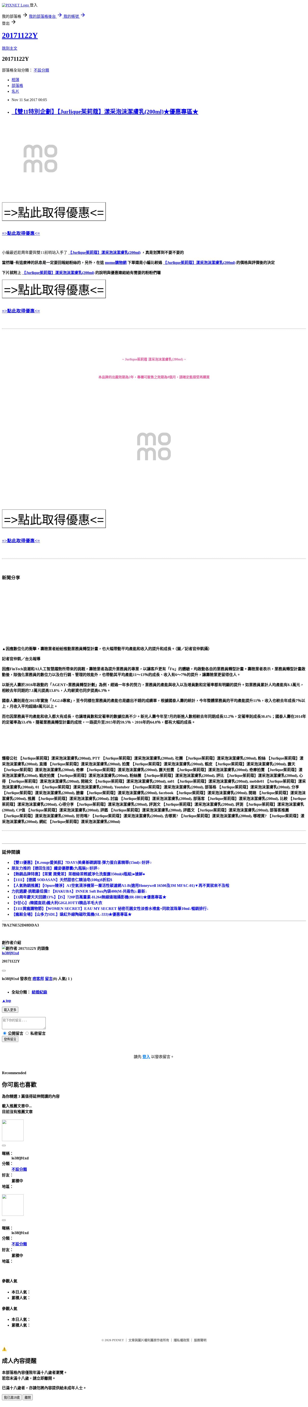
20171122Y (20, 35)
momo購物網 (116, 263)
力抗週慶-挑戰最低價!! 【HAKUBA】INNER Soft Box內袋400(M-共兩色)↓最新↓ (79, 891)
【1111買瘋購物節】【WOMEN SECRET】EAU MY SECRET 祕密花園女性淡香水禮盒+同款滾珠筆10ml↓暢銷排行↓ (110, 909)
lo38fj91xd (10, 953)
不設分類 (41, 70)
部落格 (17, 86)
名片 (15, 91)
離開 (28, 1397)
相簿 (15, 80)
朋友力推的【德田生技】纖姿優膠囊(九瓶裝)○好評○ (56, 868)
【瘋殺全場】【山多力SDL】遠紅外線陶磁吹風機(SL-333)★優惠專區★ (72, 914)
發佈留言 (10, 1039)
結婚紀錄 (39, 992)
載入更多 (10, 1010)
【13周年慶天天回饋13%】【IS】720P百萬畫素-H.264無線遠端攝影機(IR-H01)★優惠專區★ (89, 897)
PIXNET (118, 1340)
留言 (49, 979)
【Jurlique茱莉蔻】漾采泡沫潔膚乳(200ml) (104, 252)
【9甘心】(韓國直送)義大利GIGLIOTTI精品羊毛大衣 (57, 903)
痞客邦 (38, 979)
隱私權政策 (181, 1340)
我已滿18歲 (12, 1397)
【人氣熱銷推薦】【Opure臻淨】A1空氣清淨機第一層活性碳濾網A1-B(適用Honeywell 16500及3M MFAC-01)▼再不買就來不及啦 (120, 885)
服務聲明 (200, 1340)
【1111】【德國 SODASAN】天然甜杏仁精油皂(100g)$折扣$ (62, 880)
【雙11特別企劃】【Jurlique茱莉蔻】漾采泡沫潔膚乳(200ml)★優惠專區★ (105, 112)
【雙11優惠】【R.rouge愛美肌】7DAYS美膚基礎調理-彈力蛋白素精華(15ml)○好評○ (82, 862)
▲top (6, 1001)
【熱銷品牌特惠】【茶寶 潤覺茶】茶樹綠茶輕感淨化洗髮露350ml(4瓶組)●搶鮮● (78, 874)
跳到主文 (9, 48)
